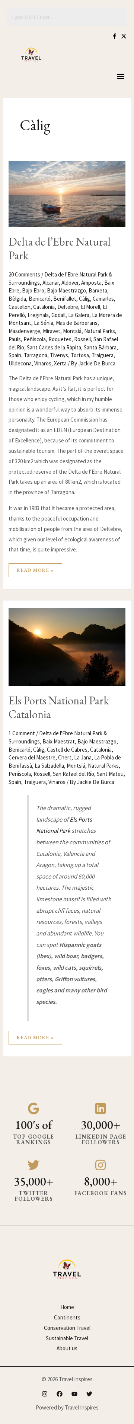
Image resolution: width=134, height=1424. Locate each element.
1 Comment (22, 733)
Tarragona (35, 355)
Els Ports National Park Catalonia (59, 707)
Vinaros (42, 363)
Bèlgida (17, 298)
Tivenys (59, 355)
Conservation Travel (67, 1327)
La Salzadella (49, 765)
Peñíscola (34, 339)
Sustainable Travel (67, 1338)
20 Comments (24, 274)
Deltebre (67, 306)
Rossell (82, 339)
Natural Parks (99, 331)
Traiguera (103, 355)
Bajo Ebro (33, 290)
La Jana (83, 757)
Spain (15, 355)
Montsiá (72, 331)
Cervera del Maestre (32, 757)
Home (67, 1307)
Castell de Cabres (67, 749)
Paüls (15, 339)
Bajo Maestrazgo (66, 290)
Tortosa (80, 355)
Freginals (38, 315)
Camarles (103, 298)
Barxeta (98, 290)
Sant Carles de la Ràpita (54, 347)
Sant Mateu (110, 773)
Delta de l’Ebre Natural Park (60, 248)
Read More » (35, 568)
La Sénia (43, 322)
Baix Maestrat (58, 741)
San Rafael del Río (73, 773)
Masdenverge (24, 331)
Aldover (70, 282)
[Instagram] (45, 1394)
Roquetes (59, 339)
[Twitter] (89, 1394)
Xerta (60, 363)
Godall (58, 315)
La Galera (78, 315)
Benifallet (64, 298)
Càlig (84, 298)
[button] (120, 76)
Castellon (20, 306)
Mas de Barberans (77, 322)
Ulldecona (20, 363)
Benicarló (40, 298)
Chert (64, 757)
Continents (67, 1317)
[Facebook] (60, 1394)
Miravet (51, 331)
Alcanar (50, 282)
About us (67, 1348)
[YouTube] (74, 1394)
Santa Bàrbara (100, 347)
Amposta (91, 282)
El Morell (90, 306)
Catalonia (44, 306)
